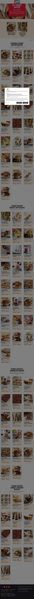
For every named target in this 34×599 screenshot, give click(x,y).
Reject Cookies (19, 102)
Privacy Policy (11, 91)
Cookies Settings (8, 102)
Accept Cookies (25, 102)
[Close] (28, 89)
